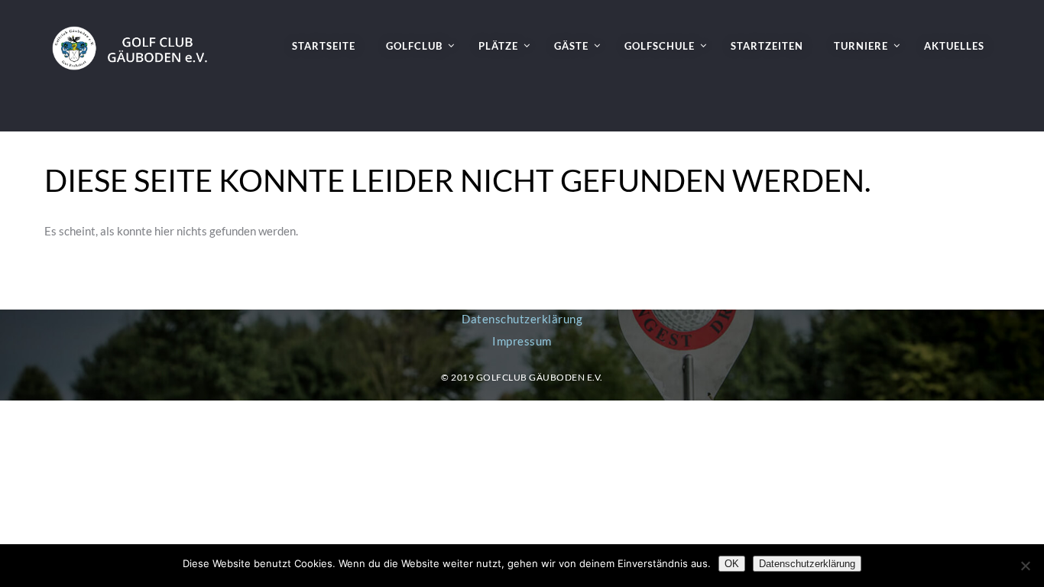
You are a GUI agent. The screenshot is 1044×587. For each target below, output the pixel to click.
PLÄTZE (498, 46)
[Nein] (1025, 565)
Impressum (522, 341)
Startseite (323, 46)
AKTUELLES (954, 46)
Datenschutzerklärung (522, 319)
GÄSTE (571, 46)
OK (732, 563)
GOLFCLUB (414, 46)
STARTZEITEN (767, 46)
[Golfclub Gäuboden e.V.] (136, 35)
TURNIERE (861, 46)
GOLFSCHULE (659, 46)
